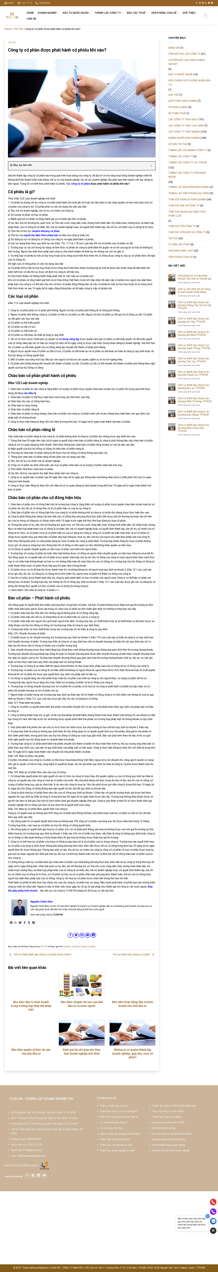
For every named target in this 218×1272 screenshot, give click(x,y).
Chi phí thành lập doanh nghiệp (169, 1144)
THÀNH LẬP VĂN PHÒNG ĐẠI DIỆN (188, 193)
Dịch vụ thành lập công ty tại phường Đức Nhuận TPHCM (193, 413)
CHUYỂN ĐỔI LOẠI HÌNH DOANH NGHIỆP (186, 62)
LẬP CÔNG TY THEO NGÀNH (184, 131)
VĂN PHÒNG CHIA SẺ (164, 12)
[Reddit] (33, 923)
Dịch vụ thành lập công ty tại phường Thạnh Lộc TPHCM (193, 373)
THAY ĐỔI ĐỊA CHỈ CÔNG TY (183, 205)
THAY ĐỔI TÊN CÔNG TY (181, 226)
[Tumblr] (29, 923)
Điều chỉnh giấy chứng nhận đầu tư (119, 1116)
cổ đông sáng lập (69, 339)
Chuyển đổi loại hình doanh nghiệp (171, 1150)
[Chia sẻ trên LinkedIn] (93, 935)
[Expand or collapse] (152, 165)
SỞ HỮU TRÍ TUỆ (177, 144)
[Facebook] (24, 923)
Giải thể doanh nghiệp (164, 1128)
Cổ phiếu (75, 946)
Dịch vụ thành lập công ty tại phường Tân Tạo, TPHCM (193, 360)
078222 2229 (34, 1144)
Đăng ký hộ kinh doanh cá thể (168, 1122)
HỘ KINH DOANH (178, 107)
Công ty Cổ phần (87, 946)
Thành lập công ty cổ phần (166, 1116)
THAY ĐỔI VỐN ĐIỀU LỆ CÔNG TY (187, 232)
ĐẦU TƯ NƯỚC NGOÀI (76, 12)
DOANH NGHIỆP (47, 12)
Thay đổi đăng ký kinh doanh (168, 1111)
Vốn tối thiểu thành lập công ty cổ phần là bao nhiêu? (42, 954)
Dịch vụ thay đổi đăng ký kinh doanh (120, 1133)
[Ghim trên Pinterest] (87, 935)
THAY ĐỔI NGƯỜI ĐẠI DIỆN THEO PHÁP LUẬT (187, 213)
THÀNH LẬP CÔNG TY (108, 12)
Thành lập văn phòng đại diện (116, 1144)
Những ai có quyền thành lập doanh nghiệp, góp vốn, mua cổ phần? (132, 1053)
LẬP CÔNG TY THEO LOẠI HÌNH (186, 125)
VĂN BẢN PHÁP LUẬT (180, 250)
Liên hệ (31, 18)
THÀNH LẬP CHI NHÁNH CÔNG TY (187, 150)
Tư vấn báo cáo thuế (111, 1128)
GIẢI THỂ (173, 94)
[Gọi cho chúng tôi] (206, 3)
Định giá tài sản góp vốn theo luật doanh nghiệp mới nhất (82, 1051)
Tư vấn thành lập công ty (113, 1122)
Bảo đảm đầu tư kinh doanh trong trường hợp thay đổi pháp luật (31, 1005)
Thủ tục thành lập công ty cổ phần (131, 954)
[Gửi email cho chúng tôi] (203, 3)
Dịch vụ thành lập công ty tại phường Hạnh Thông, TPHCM (194, 347)
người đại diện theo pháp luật (41, 235)
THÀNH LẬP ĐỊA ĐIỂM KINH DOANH (188, 187)
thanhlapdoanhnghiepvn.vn (31, 1155)
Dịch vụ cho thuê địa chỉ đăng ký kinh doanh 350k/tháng (194, 290)
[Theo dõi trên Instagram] (200, 3)
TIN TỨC (18, 28)
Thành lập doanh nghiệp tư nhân (117, 1150)
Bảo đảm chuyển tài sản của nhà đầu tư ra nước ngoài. (82, 1003)
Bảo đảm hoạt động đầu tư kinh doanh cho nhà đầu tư (132, 1003)
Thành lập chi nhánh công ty (115, 1139)
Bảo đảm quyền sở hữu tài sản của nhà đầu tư (30, 1051)
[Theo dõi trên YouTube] (212, 3)
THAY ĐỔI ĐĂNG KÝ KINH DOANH (187, 199)
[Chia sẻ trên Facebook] (70, 935)
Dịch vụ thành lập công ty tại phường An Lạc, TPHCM (193, 387)
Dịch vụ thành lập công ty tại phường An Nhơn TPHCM (193, 333)
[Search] (206, 15)
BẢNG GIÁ (174, 47)
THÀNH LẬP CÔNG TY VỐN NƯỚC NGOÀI (187, 175)
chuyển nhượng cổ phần (46, 231)
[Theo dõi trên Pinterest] (209, 3)
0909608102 (34, 1139)
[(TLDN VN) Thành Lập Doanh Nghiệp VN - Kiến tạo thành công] (12, 15)
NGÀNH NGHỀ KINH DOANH (184, 137)
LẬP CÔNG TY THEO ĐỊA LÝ (183, 119)
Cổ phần (67, 946)
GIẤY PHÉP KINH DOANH (182, 100)
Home (30, 12)
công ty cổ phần (80, 183)
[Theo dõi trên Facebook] (197, 3)
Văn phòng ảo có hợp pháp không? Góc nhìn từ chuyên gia (194, 277)
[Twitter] (20, 923)
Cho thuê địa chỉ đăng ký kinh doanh (172, 1133)
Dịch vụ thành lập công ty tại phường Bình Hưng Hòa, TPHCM (193, 428)
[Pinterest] (11, 923)
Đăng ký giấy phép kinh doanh (168, 1139)
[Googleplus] (15, 923)
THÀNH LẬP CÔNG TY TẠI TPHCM (187, 162)
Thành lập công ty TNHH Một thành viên (174, 1105)
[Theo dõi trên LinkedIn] (38, 1175)
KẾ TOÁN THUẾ (176, 113)
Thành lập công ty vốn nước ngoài (118, 1111)
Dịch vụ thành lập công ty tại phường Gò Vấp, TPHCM (193, 320)
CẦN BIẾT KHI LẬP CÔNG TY (184, 53)
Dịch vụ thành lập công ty (114, 1105)
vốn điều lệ (29, 393)
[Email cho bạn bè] (82, 935)
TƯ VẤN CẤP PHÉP (179, 244)
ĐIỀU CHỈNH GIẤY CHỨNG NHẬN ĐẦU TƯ (189, 82)
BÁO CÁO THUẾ (136, 12)
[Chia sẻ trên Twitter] (76, 935)
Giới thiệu (189, 12)
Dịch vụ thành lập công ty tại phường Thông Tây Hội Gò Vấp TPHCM (194, 305)
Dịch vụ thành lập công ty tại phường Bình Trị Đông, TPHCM (194, 400)
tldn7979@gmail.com (30, 1150)
